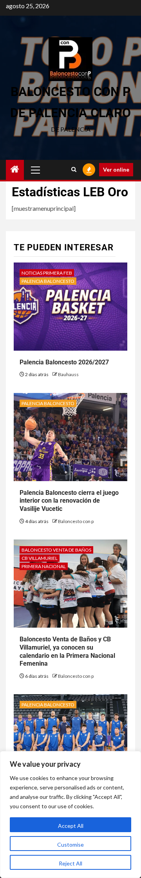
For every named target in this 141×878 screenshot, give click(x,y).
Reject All (70, 863)
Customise (70, 844)
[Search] (74, 169)
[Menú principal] (35, 169)
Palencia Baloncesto (48, 281)
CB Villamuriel (40, 558)
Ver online (116, 169)
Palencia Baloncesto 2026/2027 (64, 362)
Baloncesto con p (76, 521)
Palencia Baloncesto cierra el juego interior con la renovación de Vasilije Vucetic (69, 501)
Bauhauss (68, 374)
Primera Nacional (44, 566)
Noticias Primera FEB (47, 273)
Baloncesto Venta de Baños (56, 550)
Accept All (70, 825)
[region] (70, 814)
